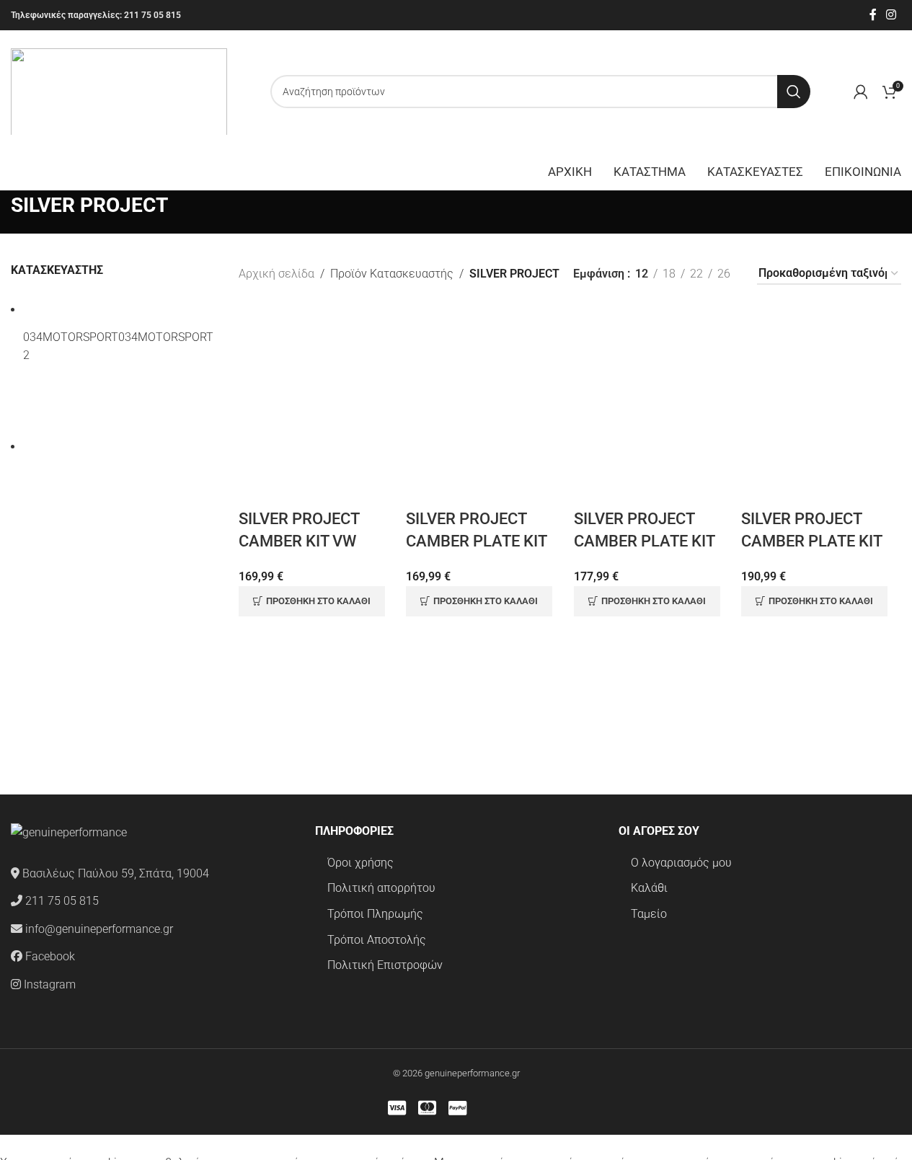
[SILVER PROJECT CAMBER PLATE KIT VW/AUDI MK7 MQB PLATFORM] (821, 407)
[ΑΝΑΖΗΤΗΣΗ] (793, 91)
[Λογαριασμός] (860, 91)
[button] (312, 601)
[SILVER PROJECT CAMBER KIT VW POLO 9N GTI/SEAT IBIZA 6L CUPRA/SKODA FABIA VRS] (319, 407)
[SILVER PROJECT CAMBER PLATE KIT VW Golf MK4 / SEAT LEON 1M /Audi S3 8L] (486, 407)
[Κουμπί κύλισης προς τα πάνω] (0, 1143)
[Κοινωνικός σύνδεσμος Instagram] (891, 15)
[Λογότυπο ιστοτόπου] (119, 90)
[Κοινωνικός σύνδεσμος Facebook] (873, 15)
